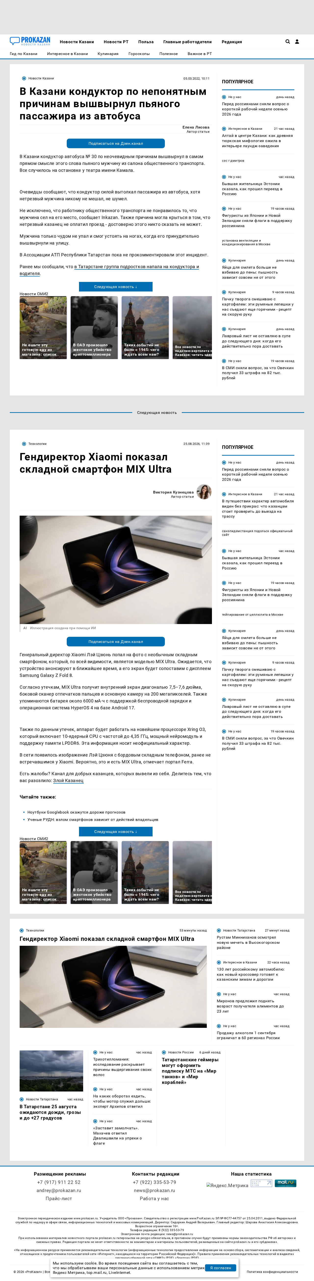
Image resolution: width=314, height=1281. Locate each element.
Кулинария (237, 260)
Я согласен (220, 1268)
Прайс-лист (59, 1198)
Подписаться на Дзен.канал (116, 143)
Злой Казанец (68, 780)
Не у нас (234, 97)
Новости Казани (41, 78)
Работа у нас (154, 1198)
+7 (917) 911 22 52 (58, 1182)
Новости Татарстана (239, 930)
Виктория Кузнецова (173, 492)
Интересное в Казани (245, 129)
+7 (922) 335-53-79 (154, 1182)
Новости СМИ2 (34, 293)
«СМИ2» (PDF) (163, 1258)
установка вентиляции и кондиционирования (241, 242)
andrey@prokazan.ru (59, 1190)
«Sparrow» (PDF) (187, 1258)
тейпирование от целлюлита (245, 614)
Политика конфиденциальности (272, 1272)
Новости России (181, 1052)
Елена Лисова (196, 127)
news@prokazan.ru (154, 1190)
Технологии (37, 444)
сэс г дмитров (233, 160)
